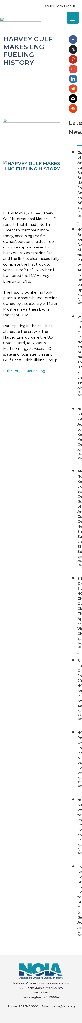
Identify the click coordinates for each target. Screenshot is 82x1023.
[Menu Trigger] (73, 18)
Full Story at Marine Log (24, 371)
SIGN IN (49, 6)
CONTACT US (66, 6)
